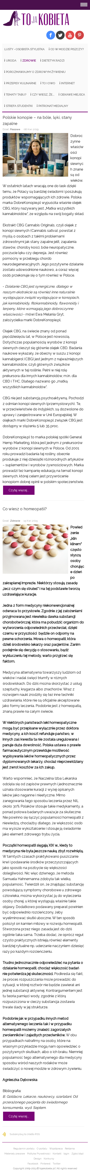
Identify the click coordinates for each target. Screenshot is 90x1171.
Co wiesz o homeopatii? (25, 509)
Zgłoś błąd (77, 1153)
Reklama (70, 1148)
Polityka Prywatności (38, 1153)
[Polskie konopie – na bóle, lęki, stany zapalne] (35, 155)
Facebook (33, 1163)
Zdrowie (15, 520)
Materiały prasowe (14, 1153)
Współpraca (56, 1148)
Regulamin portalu (24, 1148)
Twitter (57, 1163)
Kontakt (57, 1153)
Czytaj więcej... (19, 490)
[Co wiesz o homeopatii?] (35, 549)
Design (38, 1158)
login (66, 1153)
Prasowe (15, 129)
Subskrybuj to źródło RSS (25, 1134)
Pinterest (45, 1163)
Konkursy (49, 1158)
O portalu (42, 1148)
